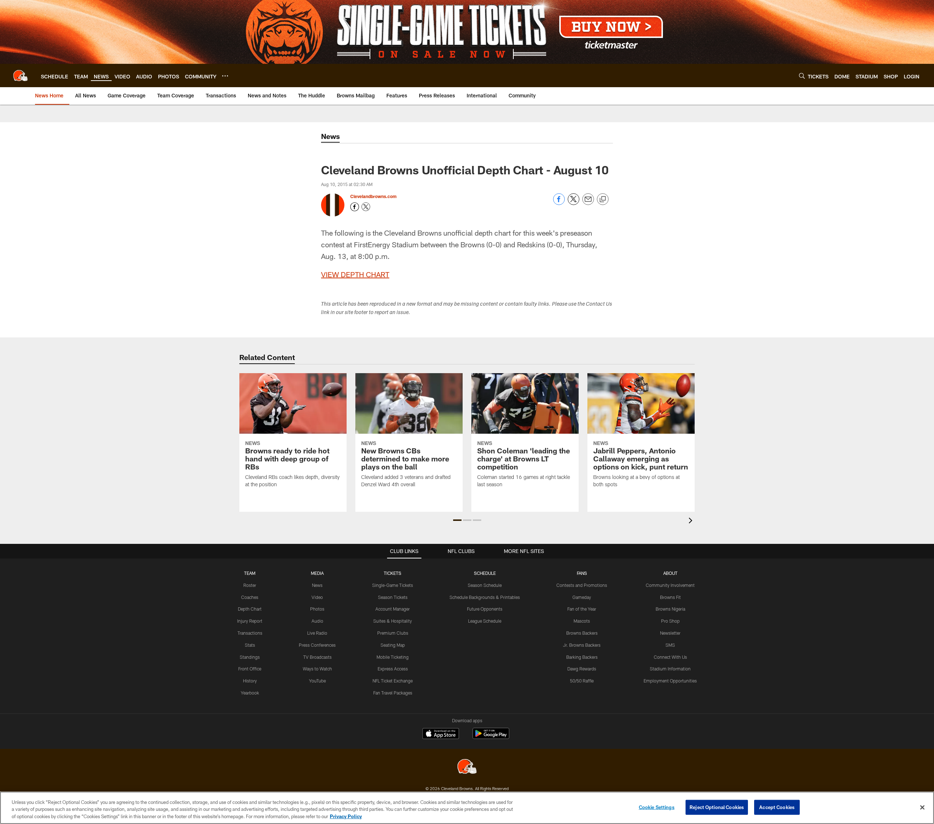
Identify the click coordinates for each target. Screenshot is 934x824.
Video (317, 597)
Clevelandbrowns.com (373, 196)
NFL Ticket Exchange (393, 680)
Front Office (249, 668)
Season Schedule (485, 585)
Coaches (249, 597)
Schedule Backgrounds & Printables (484, 597)
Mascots (582, 620)
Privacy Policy (346, 816)
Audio (317, 620)
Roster (249, 585)
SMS (670, 644)
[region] (467, 808)
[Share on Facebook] (559, 203)
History (250, 680)
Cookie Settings (657, 807)
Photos (317, 608)
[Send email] (588, 203)
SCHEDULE (485, 573)
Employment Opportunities (670, 680)
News (317, 585)
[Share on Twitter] (573, 203)
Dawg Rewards (581, 668)
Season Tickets (393, 597)
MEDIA (317, 573)
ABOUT (670, 573)
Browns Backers (582, 632)
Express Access (393, 668)
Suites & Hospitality (392, 620)
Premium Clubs (392, 632)
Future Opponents (484, 608)
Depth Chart (250, 608)
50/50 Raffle (582, 680)
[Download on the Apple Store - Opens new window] (440, 734)
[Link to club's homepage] (20, 75)
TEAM (249, 573)
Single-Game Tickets (392, 585)
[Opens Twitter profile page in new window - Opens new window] (366, 206)
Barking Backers (582, 656)
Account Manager (392, 608)
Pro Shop (670, 620)
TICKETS (392, 573)
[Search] (802, 76)
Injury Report (249, 620)
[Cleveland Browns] (467, 767)
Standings (250, 656)
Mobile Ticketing (393, 656)
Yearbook (250, 692)
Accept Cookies (777, 807)
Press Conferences (317, 644)
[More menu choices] (225, 76)
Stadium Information (670, 668)
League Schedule (484, 620)
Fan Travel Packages (392, 692)
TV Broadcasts (317, 656)
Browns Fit (670, 597)
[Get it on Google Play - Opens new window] (490, 737)
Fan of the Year (581, 608)
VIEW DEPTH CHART (355, 274)
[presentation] (692, 521)
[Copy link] (603, 199)
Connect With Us (670, 656)
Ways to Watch (317, 668)
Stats (250, 644)
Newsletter (670, 632)
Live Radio (317, 632)
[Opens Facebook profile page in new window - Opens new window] (354, 206)
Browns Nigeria (670, 608)
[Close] (922, 807)
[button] (457, 520)
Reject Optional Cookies (717, 807)
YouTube (317, 680)
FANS (582, 573)
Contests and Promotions (581, 585)
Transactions (250, 632)
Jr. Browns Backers (582, 644)
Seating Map (393, 644)
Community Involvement (670, 585)
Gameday (581, 597)
